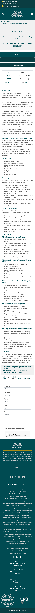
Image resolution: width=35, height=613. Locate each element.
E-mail (5, 405)
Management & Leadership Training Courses (17, 489)
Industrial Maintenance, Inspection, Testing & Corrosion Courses (18, 515)
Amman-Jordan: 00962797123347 (11, 6)
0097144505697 (18, 565)
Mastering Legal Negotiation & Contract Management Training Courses (17, 522)
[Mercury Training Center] (17, 445)
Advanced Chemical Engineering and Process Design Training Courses (17, 517)
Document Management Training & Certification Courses (17, 541)
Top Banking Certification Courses (17, 550)
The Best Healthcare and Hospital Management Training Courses (17, 534)
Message (6, 412)
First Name (7, 386)
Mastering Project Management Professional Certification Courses (17, 527)
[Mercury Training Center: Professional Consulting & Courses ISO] (7, 600)
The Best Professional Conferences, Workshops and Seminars (17, 498)
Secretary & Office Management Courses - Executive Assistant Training (17, 531)
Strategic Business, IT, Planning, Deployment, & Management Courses (17, 510)
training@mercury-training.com (10, 1)
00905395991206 (18, 573)
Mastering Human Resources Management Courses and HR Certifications (17, 536)
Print (14, 32)
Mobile (6, 399)
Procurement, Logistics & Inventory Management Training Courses (17, 524)
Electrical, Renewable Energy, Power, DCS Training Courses (17, 505)
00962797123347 (18, 582)
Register (17, 54)
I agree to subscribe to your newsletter (15, 428)
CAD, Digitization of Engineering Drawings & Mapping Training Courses (17, 503)
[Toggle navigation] (3, 14)
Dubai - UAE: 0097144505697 (10, 3)
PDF (22, 32)
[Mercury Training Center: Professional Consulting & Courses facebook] (11, 477)
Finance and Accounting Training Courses (17, 491)
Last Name (7, 392)
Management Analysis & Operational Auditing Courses (17, 501)
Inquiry (17, 60)
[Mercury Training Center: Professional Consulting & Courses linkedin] (23, 477)
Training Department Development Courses (17, 539)
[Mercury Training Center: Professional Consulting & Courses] (17, 13)
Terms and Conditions (17, 470)
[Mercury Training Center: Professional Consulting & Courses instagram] (19, 477)
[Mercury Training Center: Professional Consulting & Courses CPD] (24, 600)
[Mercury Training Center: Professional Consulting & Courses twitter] (15, 477)
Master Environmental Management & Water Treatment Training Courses (17, 508)
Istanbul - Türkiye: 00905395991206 (11, 5)
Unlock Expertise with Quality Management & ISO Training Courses (17, 529)
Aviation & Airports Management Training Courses (17, 548)
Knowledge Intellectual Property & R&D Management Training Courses (17, 512)
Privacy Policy (17, 467)
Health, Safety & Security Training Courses (17, 496)
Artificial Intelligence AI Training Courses (17, 553)
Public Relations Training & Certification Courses (17, 543)
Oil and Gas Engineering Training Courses (17, 493)
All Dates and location (17, 65)
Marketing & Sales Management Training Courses (17, 520)
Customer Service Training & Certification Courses (17, 546)
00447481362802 (18, 590)
